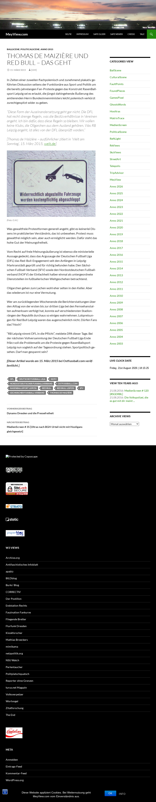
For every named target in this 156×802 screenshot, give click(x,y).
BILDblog (11, 578)
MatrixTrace (117, 118)
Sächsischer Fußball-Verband (27, 392)
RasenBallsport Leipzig (23, 388)
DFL (12, 379)
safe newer (116, 34)
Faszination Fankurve (18, 612)
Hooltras (115, 111)
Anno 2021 (116, 220)
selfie (68, 34)
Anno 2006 (116, 323)
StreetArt (115, 159)
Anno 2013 (116, 275)
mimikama (12, 646)
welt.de (50, 143)
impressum (82, 34)
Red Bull (47, 388)
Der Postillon (13, 598)
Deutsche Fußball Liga (32, 379)
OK (110, 793)
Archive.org (13, 557)
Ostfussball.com (67, 383)
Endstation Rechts (16, 605)
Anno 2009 (116, 302)
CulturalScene (118, 77)
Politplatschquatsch (17, 673)
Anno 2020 (116, 227)
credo (131, 34)
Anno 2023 (116, 207)
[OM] (34, 69)
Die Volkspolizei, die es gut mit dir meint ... (129, 399)
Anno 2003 (116, 343)
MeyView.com (17, 34)
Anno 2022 (116, 213)
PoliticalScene (30, 49)
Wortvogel (12, 701)
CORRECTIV (13, 591)
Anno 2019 (116, 234)
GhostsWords (118, 104)
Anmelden (12, 759)
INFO (122, 794)
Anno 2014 (116, 268)
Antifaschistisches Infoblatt (22, 564)
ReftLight (115, 138)
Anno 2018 (116, 241)
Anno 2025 (116, 193)
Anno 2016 (116, 254)
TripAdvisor (117, 172)
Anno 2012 (116, 282)
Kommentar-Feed (16, 773)
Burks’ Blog (12, 585)
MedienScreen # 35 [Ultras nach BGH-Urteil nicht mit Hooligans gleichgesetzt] (44, 427)
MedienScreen (118, 125)
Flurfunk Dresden (16, 626)
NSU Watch (12, 660)
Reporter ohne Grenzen (19, 680)
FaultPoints (116, 84)
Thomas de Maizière (61, 392)
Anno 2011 (116, 288)
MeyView (115, 179)
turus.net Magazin (16, 687)
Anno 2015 (47, 49)
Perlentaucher (14, 667)
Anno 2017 (116, 247)
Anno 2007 (116, 316)
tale (142, 34)
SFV (82, 388)
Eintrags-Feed (14, 766)
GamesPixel (117, 97)
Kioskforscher (14, 632)
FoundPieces (117, 90)
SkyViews (115, 152)
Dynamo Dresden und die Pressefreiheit (30, 411)
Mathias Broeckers (17, 639)
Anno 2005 (116, 329)
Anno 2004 (116, 336)
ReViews (115, 145)
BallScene (13, 49)
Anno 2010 (116, 295)
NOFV (54, 379)
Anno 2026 (116, 186)
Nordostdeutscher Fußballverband (31, 383)
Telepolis (115, 166)
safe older (99, 34)
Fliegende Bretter (16, 619)
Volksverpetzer (14, 694)
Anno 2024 (116, 200)
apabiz (9, 571)
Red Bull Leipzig (65, 388)
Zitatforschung (14, 708)
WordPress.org (15, 780)
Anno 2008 (116, 309)
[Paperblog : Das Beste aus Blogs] (15, 532)
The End (10, 714)
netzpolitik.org (14, 653)
